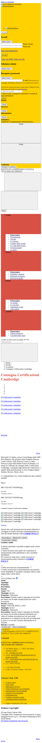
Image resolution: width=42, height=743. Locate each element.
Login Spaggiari (22, 89)
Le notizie (9, 367)
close (3, 211)
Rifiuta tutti (20, 538)
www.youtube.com (8, 578)
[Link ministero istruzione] (11, 4)
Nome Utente (28, 44)
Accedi (4, 32)
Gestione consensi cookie (15, 697)
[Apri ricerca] (22, 181)
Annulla (4, 167)
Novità (8, 365)
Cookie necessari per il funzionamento (15, 568)
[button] (20, 453)
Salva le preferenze (19, 627)
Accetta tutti (9, 540)
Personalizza (6, 538)
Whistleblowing (11, 695)
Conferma (12, 167)
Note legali (10, 685)
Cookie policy (11, 683)
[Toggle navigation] (19, 200)
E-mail (25, 80)
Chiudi (4, 104)
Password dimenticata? (9, 51)
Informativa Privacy (13, 687)
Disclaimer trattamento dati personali (14, 721)
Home (8, 363)
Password (26, 47)
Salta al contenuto (7, 2)
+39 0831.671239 (15, 653)
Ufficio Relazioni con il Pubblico (18, 689)
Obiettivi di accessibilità (14, 693)
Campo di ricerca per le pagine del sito (15, 340)
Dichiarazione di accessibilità (16, 691)
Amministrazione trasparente (16, 699)
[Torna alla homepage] (21, 170)
